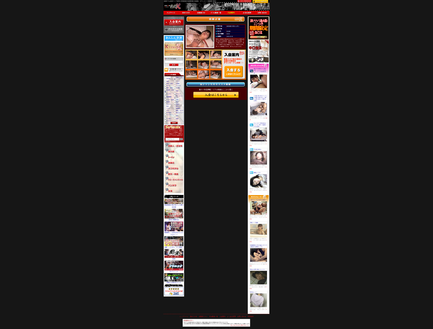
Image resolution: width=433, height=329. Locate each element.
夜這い (178, 106)
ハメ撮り (168, 118)
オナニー (178, 93)
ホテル (168, 85)
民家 (177, 99)
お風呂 (178, 83)
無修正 (178, 104)
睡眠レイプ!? (257, 172)
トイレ (178, 81)
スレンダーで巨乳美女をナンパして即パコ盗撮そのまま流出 (260, 125)
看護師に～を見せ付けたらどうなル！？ (173, 233)
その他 (178, 87)
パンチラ (178, 85)
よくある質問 (231, 316)
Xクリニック (174, 271)
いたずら (168, 93)
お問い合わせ (241, 316)
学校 (177, 91)
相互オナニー (179, 112)
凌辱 (177, 118)
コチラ (172, 141)
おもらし (168, 104)
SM (177, 115)
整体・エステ (179, 110)
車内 (167, 81)
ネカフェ (168, 120)
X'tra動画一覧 (213, 316)
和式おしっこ (253, 292)
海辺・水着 (169, 83)
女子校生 (168, 112)
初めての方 (193, 316)
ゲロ (167, 110)
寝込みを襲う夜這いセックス (257, 269)
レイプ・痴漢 (170, 99)
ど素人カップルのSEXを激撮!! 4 (258, 200)
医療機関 (168, 96)
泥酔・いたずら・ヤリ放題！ (173, 247)
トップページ (184, 316)
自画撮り (178, 108)
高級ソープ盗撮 (254, 222)
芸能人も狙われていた (174, 282)
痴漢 (173, 259)
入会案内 (222, 316)
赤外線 (168, 78)
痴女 (167, 106)
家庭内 (168, 102)
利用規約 (251, 316)
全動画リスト (203, 316)
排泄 (177, 102)
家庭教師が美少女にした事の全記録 (173, 206)
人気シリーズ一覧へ (174, 285)
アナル (168, 108)
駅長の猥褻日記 (174, 220)
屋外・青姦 (169, 87)
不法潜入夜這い (258, 149)
